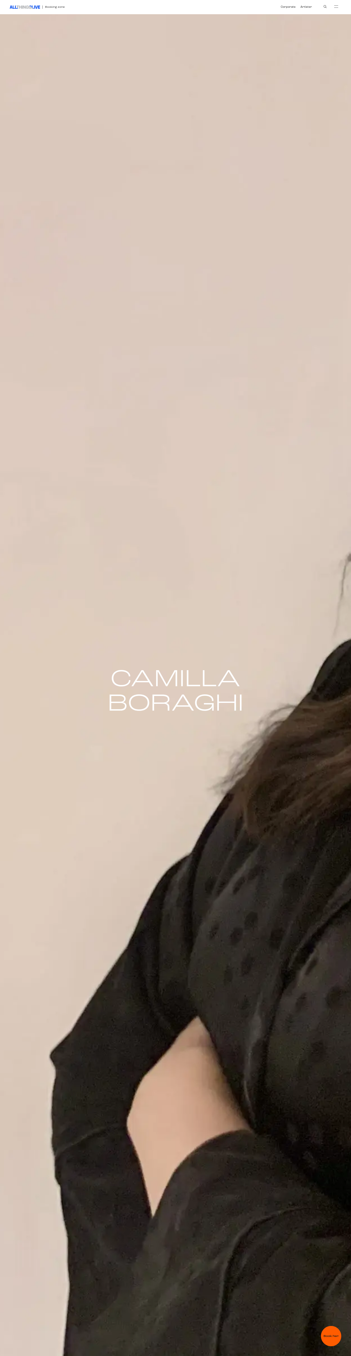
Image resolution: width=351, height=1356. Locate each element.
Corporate (288, 7)
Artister (306, 7)
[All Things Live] (25, 7)
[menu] (336, 6)
